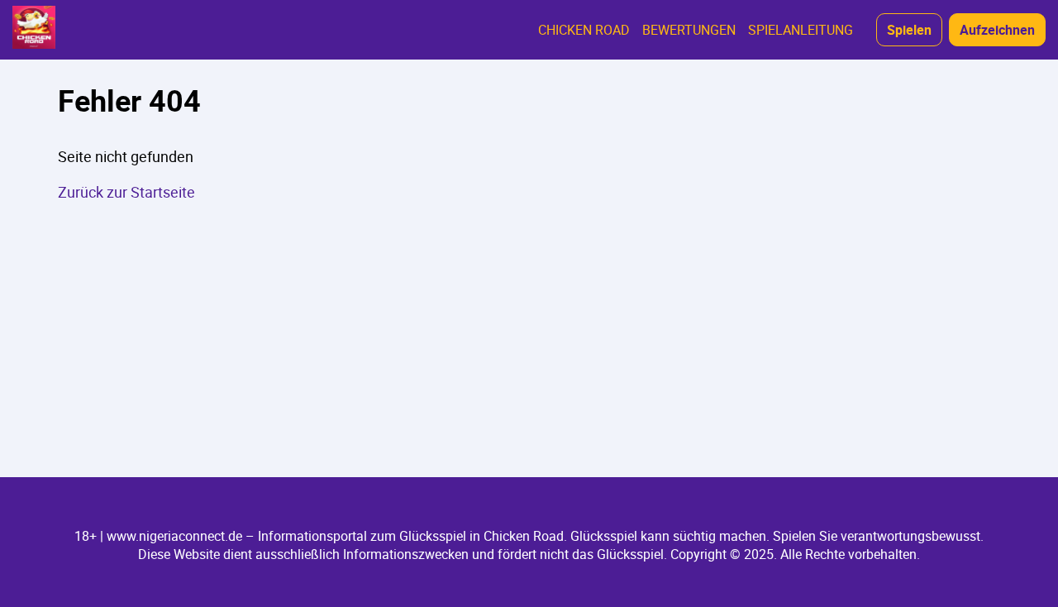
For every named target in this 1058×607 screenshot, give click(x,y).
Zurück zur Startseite (126, 192)
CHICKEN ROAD (584, 30)
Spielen (909, 30)
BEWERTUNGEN (689, 30)
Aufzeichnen (997, 30)
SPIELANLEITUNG (800, 30)
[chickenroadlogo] (33, 30)
